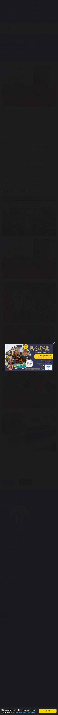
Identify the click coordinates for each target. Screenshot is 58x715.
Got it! (48, 711)
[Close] (54, 342)
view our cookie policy (26, 712)
